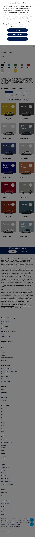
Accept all (17, 30)
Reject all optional (17, 34)
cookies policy (24, 26)
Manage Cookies (17, 38)
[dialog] (17, 268)
